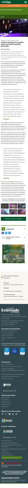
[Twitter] (6, 414)
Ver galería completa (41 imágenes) (13, 218)
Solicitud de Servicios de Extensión (10, 376)
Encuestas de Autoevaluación (9, 442)
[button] (25, 2)
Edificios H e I (5, 406)
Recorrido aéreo (5, 404)
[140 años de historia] (24, 480)
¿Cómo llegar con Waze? (7, 324)
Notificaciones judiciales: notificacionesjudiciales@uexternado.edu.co (13, 369)
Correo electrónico (6, 440)
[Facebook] (2, 414)
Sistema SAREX (5, 452)
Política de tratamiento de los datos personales (13, 343)
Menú (2, 17)
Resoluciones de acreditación (9, 331)
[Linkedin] (13, 414)
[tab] (13, 238)
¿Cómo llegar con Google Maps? (9, 322)
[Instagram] (16, 414)
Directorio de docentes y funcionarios (11, 366)
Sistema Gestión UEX (7, 455)
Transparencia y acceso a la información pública (13, 345)
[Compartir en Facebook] (3, 233)
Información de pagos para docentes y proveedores (11, 445)
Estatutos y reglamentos (7, 337)
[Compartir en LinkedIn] (9, 233)
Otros (3, 339)
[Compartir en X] (6, 233)
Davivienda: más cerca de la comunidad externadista (11, 465)
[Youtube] (9, 414)
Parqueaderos (5, 399)
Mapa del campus (6, 402)
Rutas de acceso (5, 397)
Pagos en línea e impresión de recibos (11, 457)
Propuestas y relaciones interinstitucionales (12, 374)
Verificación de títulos (7, 378)
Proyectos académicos (7, 333)
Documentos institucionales (10, 329)
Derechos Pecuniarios (7, 335)
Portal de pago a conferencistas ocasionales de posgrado (13, 449)
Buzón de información (7, 364)
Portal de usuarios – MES (9, 437)
